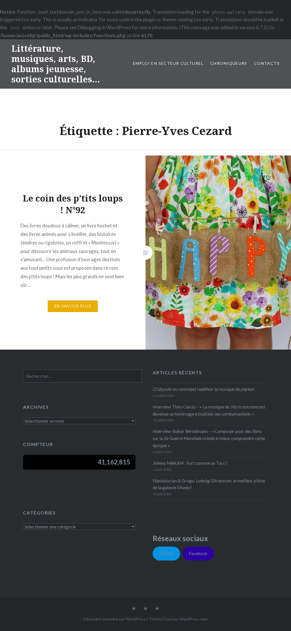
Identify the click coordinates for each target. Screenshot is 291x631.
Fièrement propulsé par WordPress (115, 619)
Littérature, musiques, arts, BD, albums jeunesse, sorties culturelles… (55, 64)
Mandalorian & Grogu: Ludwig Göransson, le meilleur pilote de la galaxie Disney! (209, 484)
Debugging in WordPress (104, 27)
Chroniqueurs (228, 63)
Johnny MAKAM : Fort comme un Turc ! (190, 463)
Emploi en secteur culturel (168, 63)
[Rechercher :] (82, 376)
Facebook (198, 553)
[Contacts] (134, 609)
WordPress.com (193, 619)
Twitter (166, 553)
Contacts (267, 63)
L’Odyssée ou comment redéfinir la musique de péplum (204, 389)
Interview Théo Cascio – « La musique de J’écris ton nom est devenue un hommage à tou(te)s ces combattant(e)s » (209, 410)
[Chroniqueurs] (145, 609)
